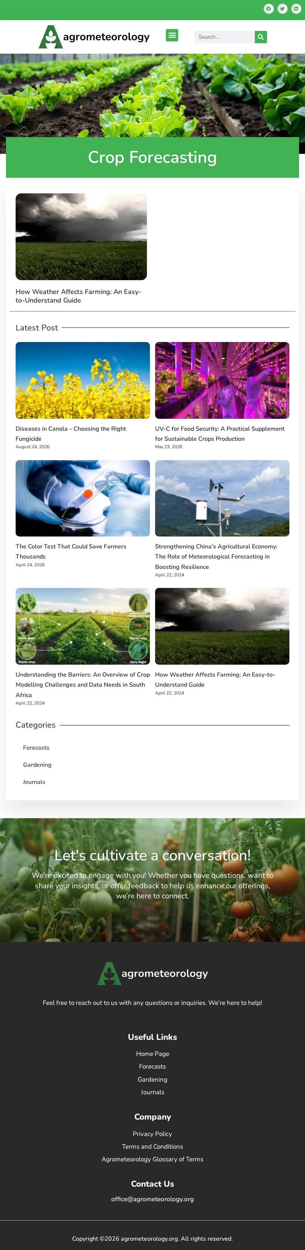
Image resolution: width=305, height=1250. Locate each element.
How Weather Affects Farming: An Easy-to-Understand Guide (78, 296)
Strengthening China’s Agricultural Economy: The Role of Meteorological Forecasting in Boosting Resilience (216, 556)
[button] (269, 9)
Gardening (37, 765)
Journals (34, 782)
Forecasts (36, 748)
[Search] (261, 37)
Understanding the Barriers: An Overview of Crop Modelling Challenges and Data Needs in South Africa (83, 685)
